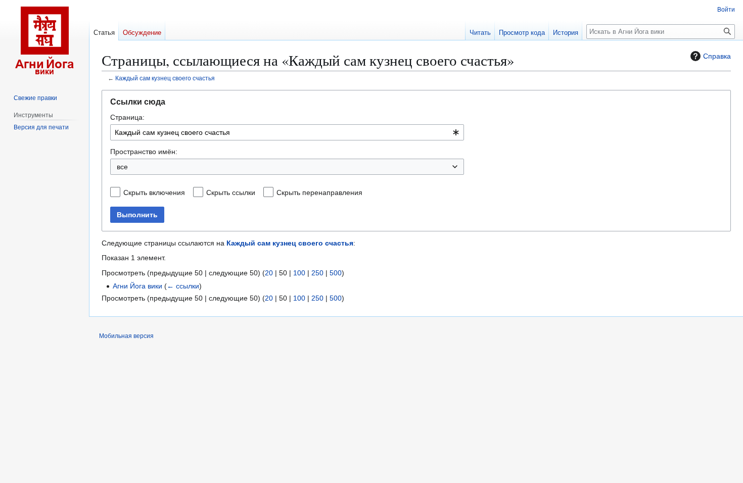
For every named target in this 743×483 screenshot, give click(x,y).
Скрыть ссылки (230, 192)
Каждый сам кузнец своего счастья (165, 78)
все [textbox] (122, 167)
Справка (717, 56)
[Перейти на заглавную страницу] (44, 40)
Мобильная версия (126, 336)
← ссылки (183, 286)
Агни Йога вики (137, 286)
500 (336, 273)
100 (299, 273)
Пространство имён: (143, 152)
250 (317, 273)
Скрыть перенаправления (319, 192)
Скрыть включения (154, 192)
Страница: (127, 117)
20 (269, 273)
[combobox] (287, 132)
